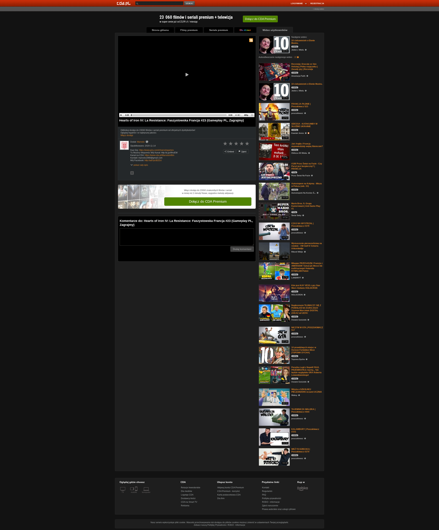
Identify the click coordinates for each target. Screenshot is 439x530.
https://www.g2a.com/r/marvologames (156, 150)
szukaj (189, 3)
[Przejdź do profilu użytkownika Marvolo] (124, 145)
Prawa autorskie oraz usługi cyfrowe (279, 509)
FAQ (264, 495)
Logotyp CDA (187, 495)
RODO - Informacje (236, 525)
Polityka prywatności (271, 498)
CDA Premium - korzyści (228, 491)
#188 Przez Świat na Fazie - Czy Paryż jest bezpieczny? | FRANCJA (306, 166)
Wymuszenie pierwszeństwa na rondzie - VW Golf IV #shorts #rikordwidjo (306, 246)
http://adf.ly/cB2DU (153, 160)
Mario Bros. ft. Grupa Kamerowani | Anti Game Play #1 (305, 206)
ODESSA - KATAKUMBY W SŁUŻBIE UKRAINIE (304, 125)
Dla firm (220, 498)
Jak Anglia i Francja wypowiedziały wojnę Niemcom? (307, 145)
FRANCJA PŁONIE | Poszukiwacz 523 (301, 105)
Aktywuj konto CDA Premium (230, 487)
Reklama (185, 505)
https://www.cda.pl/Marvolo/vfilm (159, 155)
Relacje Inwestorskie (190, 487)
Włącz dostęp (127, 135)
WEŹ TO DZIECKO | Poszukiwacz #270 (300, 450)
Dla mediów (186, 491)
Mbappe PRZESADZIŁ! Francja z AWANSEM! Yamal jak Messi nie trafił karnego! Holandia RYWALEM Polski (307, 267)
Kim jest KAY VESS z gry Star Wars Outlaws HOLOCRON (305, 286)
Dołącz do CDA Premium (208, 201)
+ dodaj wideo (318, 9)
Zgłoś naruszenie (270, 505)
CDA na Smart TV (189, 502)
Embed (230, 151)
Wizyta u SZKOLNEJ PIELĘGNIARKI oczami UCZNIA (306, 390)
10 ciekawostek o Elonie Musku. (306, 84)
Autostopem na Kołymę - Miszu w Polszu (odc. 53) (306, 184)
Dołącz (260, 19)
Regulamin (267, 491)
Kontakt (265, 487)
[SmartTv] (136, 494)
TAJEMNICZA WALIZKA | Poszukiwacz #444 (303, 410)
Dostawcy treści (188, 498)
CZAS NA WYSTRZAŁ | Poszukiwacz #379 (302, 224)
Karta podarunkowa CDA (229, 495)
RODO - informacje (271, 502)
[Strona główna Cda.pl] (124, 3)
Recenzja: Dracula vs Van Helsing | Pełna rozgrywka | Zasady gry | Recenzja (304, 66)
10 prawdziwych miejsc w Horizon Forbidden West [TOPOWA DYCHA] (303, 350)
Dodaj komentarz (242, 249)
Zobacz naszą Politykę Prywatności (210, 525)
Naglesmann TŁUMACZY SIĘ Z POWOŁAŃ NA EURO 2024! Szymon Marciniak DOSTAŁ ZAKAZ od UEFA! (306, 309)
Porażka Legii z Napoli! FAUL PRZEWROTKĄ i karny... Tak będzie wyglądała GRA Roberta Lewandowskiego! (306, 371)
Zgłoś (243, 151)
